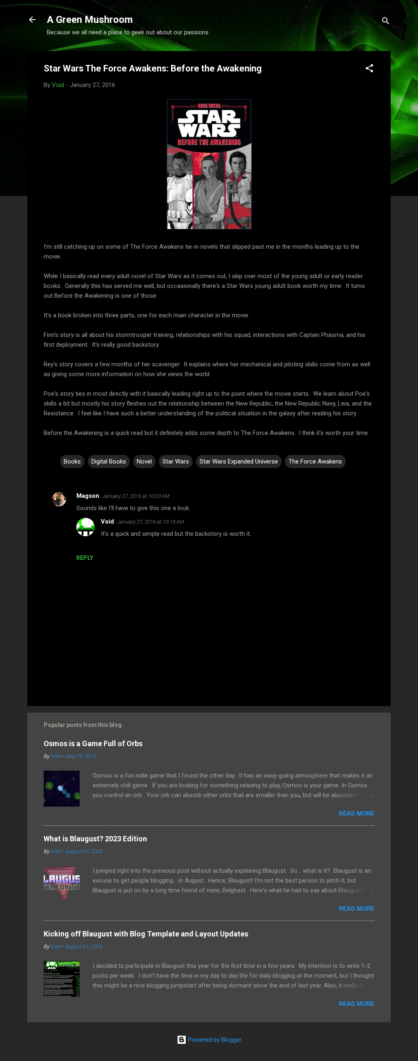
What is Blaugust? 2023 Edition (95, 838)
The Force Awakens (315, 461)
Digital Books (108, 461)
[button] (369, 69)
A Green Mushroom (90, 19)
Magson (87, 495)
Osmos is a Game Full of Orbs (93, 743)
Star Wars (175, 461)
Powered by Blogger (214, 1039)
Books (72, 461)
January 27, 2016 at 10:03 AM (135, 496)
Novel (144, 461)
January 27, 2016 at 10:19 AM (150, 522)
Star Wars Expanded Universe (239, 461)
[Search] (386, 22)
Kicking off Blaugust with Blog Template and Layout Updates (146, 933)
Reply (84, 558)
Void (107, 521)
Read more (356, 813)
